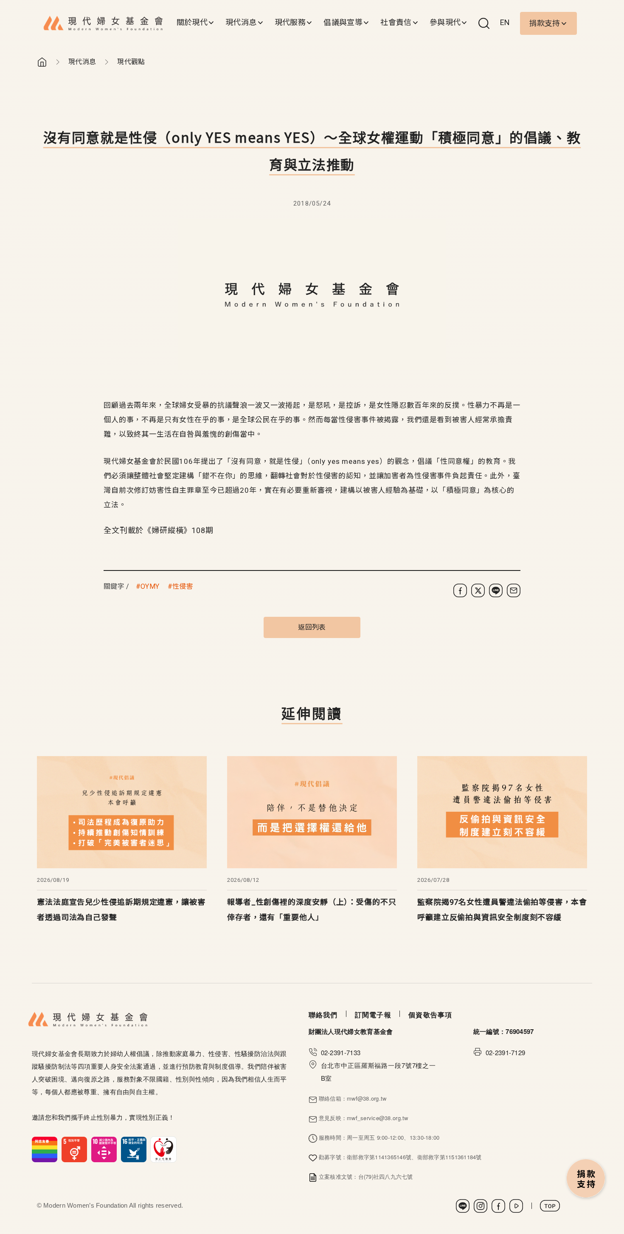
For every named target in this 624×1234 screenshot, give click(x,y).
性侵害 (182, 586)
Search (483, 23)
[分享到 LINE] (496, 590)
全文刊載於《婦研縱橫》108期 (159, 530)
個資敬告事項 (430, 1014)
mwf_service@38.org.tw (377, 1118)
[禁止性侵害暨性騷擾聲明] (104, 1148)
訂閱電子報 (373, 1014)
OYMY (150, 586)
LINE (462, 1206)
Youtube (516, 1206)
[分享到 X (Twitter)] (478, 590)
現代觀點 (131, 62)
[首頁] (103, 23)
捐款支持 (544, 23)
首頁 (42, 62)
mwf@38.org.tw (366, 1098)
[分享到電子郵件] (513, 590)
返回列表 (312, 627)
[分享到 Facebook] (460, 590)
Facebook (498, 1206)
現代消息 (240, 22)
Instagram (480, 1206)
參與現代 (445, 22)
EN (505, 22)
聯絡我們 (323, 1014)
